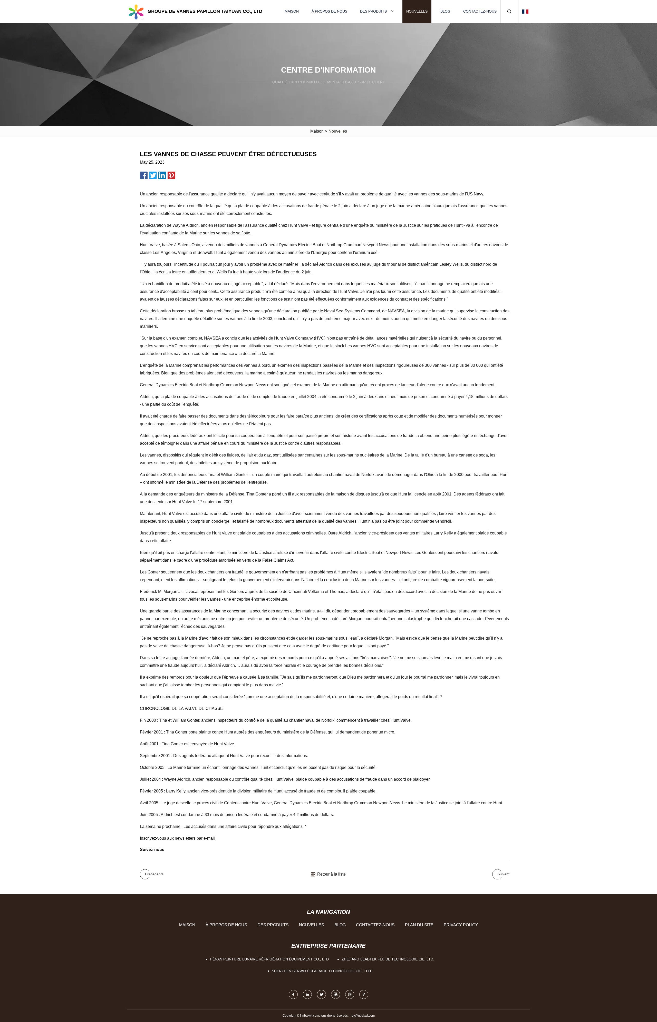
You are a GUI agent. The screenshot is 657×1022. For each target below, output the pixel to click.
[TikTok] (363, 994)
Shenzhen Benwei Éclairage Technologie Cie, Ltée (322, 971)
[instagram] (349, 994)
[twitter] (321, 994)
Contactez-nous (480, 11)
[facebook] (293, 994)
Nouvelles (417, 11)
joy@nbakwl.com (363, 1015)
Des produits (373, 11)
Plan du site (419, 925)
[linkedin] (307, 994)
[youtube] (335, 994)
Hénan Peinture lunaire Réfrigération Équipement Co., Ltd (269, 959)
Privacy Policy (461, 925)
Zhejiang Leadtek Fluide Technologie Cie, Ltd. (388, 959)
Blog (445, 11)
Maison (292, 11)
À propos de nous (329, 11)
